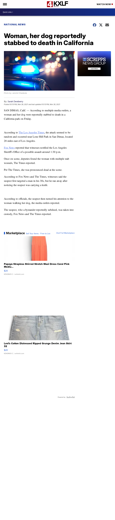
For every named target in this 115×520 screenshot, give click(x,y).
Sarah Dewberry (15, 101)
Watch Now (104, 4)
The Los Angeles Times (31, 132)
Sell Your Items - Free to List (38, 234)
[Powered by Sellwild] (70, 397)
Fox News (9, 147)
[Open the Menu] (4, 4)
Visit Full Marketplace (65, 233)
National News (15, 24)
